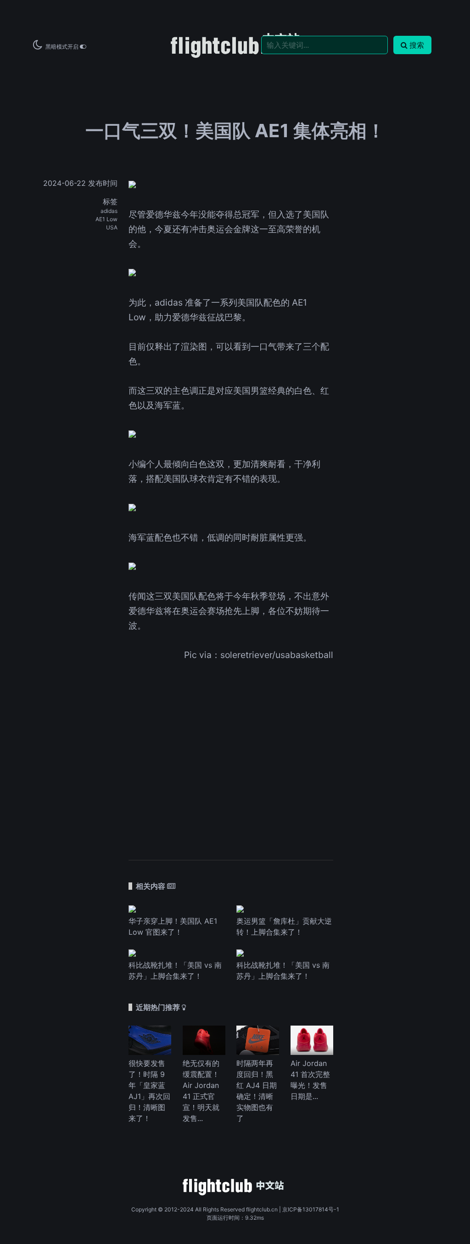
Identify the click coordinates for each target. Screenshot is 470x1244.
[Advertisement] (231, 754)
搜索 (416, 45)
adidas (109, 210)
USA (112, 227)
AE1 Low (106, 219)
